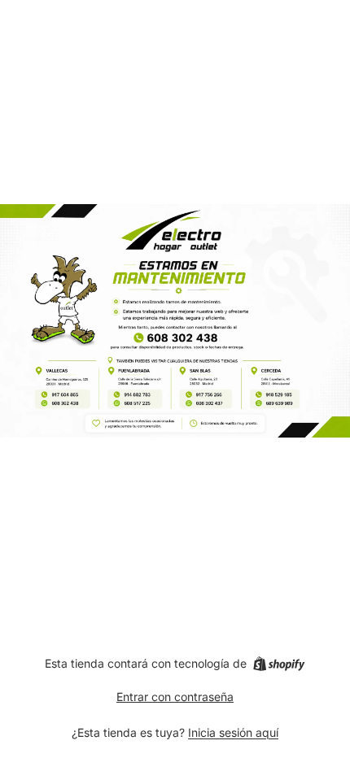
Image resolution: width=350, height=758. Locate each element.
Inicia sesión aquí (233, 732)
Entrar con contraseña (175, 697)
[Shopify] (278, 663)
